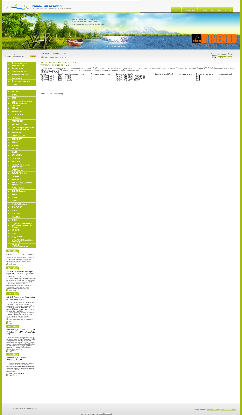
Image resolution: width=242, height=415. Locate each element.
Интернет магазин (47, 63)
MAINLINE (21, 373)
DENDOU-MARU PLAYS (66, 63)
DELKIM (9, 373)
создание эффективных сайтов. (221, 409)
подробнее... (13, 264)
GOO (15, 373)
